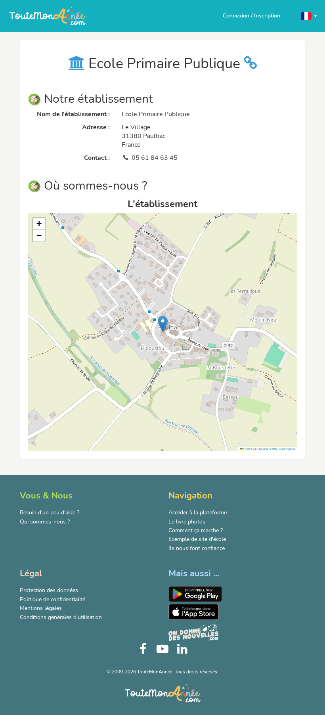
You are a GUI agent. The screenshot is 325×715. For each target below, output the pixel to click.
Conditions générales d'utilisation (61, 617)
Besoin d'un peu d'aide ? (49, 512)
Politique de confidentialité (52, 599)
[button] (309, 15)
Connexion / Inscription (251, 15)
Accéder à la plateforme (197, 512)
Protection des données (49, 590)
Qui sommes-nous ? (45, 521)
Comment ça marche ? (195, 530)
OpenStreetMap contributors (276, 449)
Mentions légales (41, 608)
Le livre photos (186, 521)
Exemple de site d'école (197, 539)
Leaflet (247, 449)
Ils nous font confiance (196, 548)
